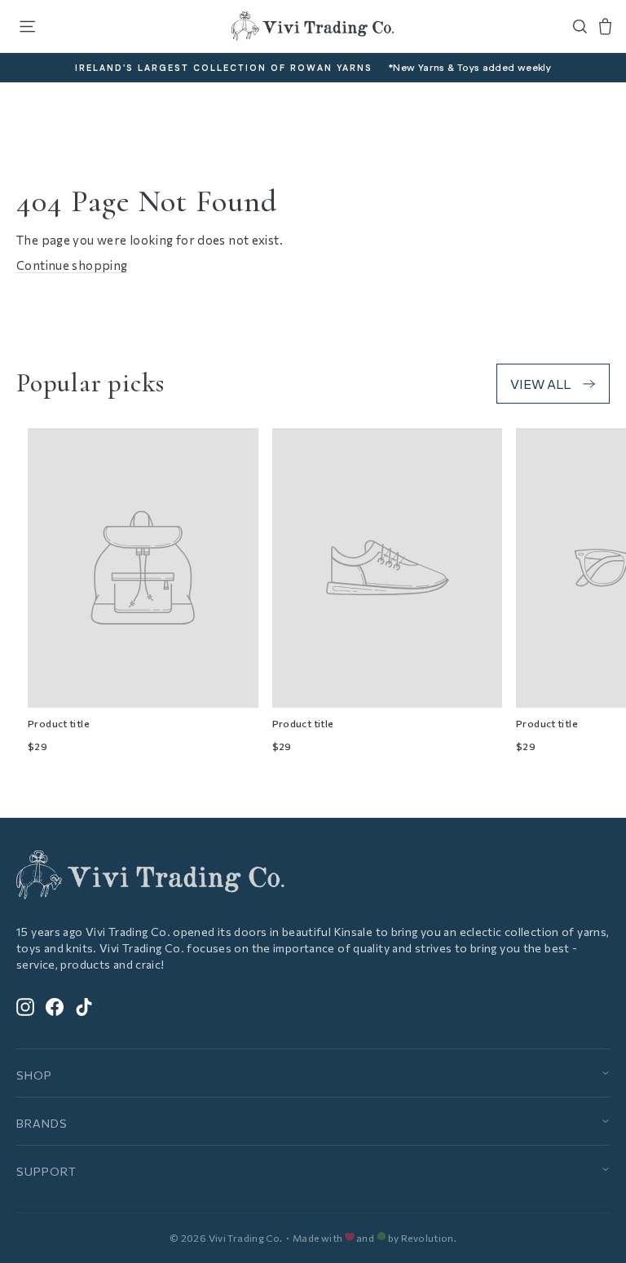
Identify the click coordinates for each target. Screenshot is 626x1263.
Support (46, 1171)
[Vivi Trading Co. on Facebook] (55, 1005)
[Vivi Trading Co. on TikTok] (84, 1005)
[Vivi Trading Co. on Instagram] (25, 1005)
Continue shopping (71, 265)
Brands (42, 1123)
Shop (34, 1075)
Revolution (427, 1237)
